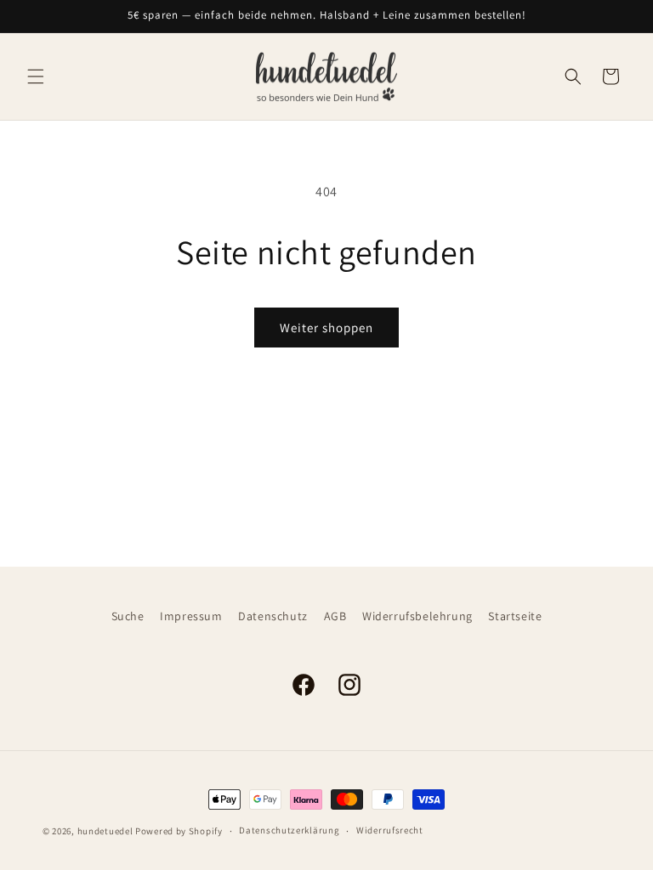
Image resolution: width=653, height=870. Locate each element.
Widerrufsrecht (389, 830)
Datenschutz (273, 616)
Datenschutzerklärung (289, 830)
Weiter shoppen (326, 327)
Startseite (515, 616)
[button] (35, 76)
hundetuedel (105, 831)
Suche (128, 616)
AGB (335, 616)
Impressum (191, 616)
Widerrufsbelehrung (417, 616)
